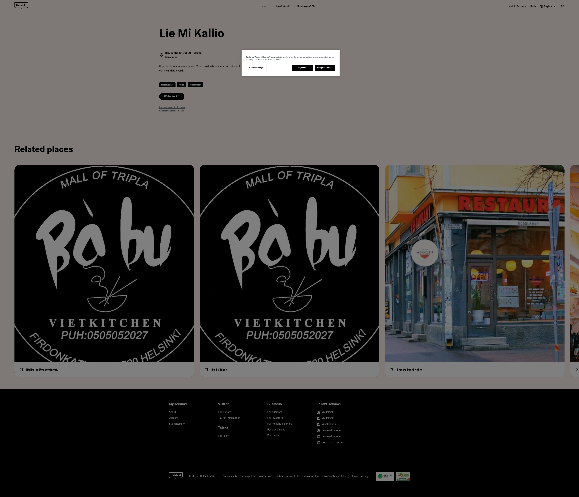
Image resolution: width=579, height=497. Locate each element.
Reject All (302, 68)
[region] (291, 63)
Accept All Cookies (324, 68)
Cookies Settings (256, 68)
